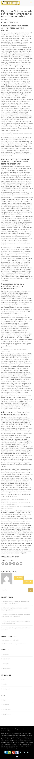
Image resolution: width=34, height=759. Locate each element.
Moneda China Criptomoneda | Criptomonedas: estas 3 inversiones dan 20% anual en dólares (16, 615)
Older (19, 577)
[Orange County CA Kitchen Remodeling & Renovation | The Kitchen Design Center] (11, 2)
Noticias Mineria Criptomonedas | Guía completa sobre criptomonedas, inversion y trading (15, 602)
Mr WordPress (5, 640)
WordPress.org (6, 714)
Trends (4, 684)
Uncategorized (6, 689)
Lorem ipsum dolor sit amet (19, 644)
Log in (4, 700)
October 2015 (6, 654)
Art (3, 679)
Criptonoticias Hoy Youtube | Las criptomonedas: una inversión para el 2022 (15, 609)
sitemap (15, 748)
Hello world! (15, 640)
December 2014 (6, 668)
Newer (27, 581)
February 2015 (6, 659)
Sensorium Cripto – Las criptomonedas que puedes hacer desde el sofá (16, 629)
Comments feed (6, 709)
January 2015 (6, 663)
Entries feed (6, 704)
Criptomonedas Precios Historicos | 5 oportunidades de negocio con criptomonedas (16, 622)
